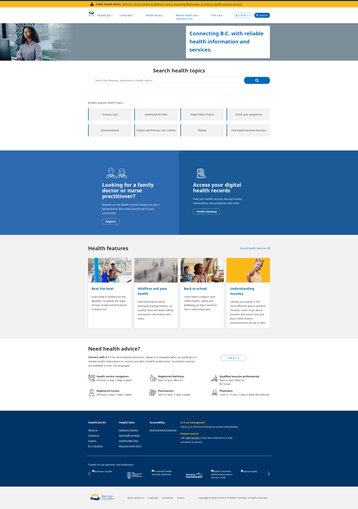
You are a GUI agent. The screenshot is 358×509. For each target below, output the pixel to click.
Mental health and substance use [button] (186, 17)
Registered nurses (107, 390)
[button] (89, 473)
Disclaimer (167, 497)
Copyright (153, 497)
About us (93, 430)
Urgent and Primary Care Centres (156, 130)
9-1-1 (187, 426)
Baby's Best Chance (202, 114)
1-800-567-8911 (193, 437)
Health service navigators (112, 376)
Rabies (202, 130)
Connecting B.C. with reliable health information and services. (226, 41)
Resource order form (130, 446)
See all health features (253, 248)
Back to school (195, 288)
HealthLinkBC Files (128, 440)
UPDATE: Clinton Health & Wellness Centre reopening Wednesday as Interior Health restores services (182, 4)
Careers (92, 440)
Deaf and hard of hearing (163, 430)
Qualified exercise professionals (239, 376)
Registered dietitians (171, 376)
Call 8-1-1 (233, 358)
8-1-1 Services (95, 446)
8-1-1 (244, 15)
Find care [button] (216, 15)
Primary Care (110, 114)
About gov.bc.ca (135, 497)
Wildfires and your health (152, 291)
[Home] (101, 13)
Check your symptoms (248, 114)
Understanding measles (242, 291)
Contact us (93, 435)
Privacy (180, 497)
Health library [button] (154, 15)
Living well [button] (126, 15)
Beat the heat (103, 288)
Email (227, 384)
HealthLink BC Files (156, 114)
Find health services (129, 435)
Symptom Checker (128, 430)
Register (111, 221)
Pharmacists (166, 390)
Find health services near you (248, 130)
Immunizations (110, 130)
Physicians (226, 390)
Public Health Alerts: (108, 4)
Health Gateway (206, 211)
